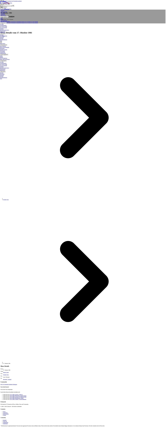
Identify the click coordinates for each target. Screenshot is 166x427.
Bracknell (5, 379)
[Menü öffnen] (1, 42)
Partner (4, 415)
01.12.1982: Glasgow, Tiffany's (16, 394)
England (9, 379)
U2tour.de (2, 33)
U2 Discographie (4, 16)
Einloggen (15, 384)
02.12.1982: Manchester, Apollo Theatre (18, 395)
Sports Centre (6, 372)
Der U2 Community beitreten (7, 384)
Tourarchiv (5, 412)
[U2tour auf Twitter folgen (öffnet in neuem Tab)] (0, 1)
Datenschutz (5, 422)
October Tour (6, 199)
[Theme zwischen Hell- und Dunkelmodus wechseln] (1, 7)
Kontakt (4, 420)
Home (1, 43)
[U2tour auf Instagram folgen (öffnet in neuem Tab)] (2, 1)
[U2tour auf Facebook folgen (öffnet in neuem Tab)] (3, 1)
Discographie (6, 413)
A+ (3, 8)
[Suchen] (13, 5)
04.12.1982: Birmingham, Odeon (16, 398)
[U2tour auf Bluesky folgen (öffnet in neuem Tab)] (4, 1)
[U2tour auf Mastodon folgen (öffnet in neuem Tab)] (5, 1)
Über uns (5, 421)
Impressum (5, 423)
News (4, 43)
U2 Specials (3, 22)
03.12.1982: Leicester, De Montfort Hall (18, 397)
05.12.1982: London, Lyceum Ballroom (18, 399)
